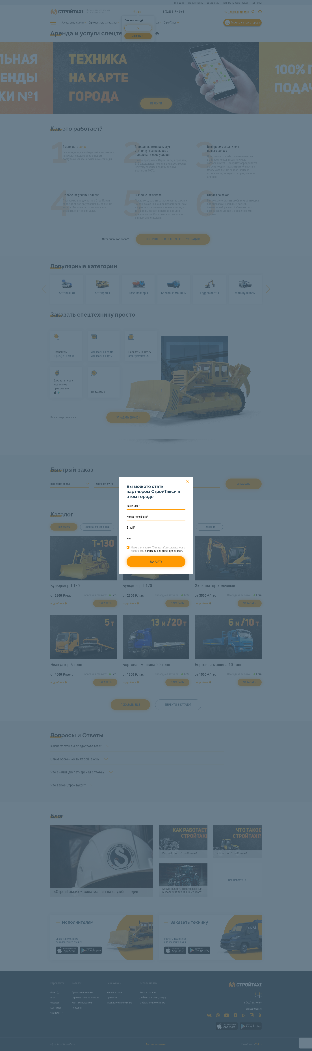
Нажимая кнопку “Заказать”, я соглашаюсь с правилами (158, 549)
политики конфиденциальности (164, 551)
